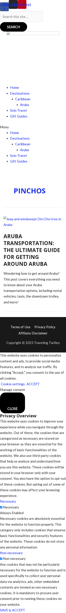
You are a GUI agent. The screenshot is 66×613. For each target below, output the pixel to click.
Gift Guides (18, 116)
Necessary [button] (8, 501)
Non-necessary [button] (11, 553)
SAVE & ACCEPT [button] (12, 610)
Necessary (11, 507)
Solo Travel (18, 110)
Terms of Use (20, 327)
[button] (33, 127)
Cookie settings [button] (13, 384)
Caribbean (22, 99)
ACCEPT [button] (33, 384)
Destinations (20, 93)
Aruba (24, 105)
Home (14, 87)
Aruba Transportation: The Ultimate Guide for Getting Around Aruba (32, 250)
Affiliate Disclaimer (33, 333)
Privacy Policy (44, 327)
